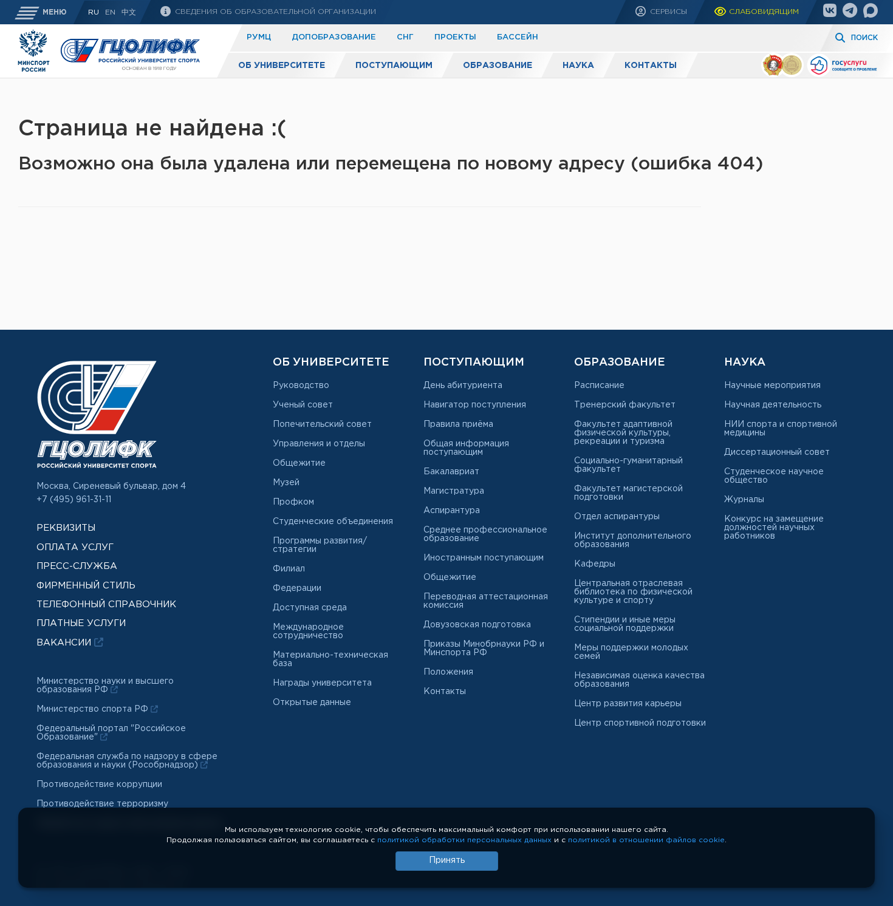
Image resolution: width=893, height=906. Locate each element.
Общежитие (299, 463)
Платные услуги (81, 623)
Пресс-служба (76, 566)
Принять (447, 860)
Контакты (650, 65)
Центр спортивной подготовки (640, 723)
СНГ (405, 37)
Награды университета (322, 683)
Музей (286, 482)
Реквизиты (65, 528)
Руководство (301, 385)
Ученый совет (303, 405)
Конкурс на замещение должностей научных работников (774, 528)
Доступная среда (310, 607)
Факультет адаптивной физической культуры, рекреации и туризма (623, 433)
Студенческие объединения (333, 521)
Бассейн (517, 37)
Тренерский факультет (625, 405)
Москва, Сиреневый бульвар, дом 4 (111, 486)
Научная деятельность (772, 405)
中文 (128, 12)
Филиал (289, 569)
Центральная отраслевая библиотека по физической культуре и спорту (633, 592)
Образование (497, 65)
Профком (293, 502)
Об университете (281, 65)
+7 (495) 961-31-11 (73, 499)
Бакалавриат (451, 471)
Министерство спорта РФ (93, 709)
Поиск (864, 38)
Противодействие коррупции (99, 784)
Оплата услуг (75, 547)
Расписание (599, 385)
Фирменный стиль (85, 586)
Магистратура (453, 491)
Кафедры (594, 564)
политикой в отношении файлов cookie (646, 840)
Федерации (297, 588)
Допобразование (334, 37)
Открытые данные (312, 702)
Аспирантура (451, 510)
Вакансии (65, 643)
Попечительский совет (322, 424)
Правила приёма (458, 424)
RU (93, 12)
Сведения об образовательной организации (274, 12)
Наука (578, 65)
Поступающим (394, 65)
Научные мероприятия (772, 385)
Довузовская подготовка (477, 624)
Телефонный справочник (106, 604)
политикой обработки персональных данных (464, 840)
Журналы (744, 499)
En (110, 12)
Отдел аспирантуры (617, 516)
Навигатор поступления (474, 405)
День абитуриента (462, 385)
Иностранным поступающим (483, 558)
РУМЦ (259, 37)
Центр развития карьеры (628, 703)
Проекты (455, 37)
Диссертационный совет (777, 452)
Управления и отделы (319, 444)
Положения (448, 672)
